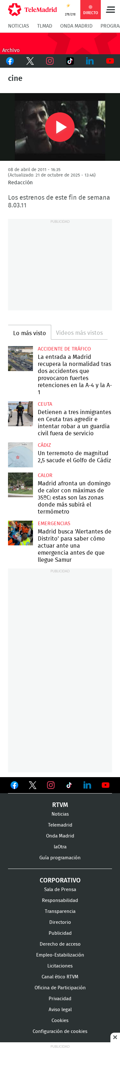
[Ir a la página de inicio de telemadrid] (32, 9)
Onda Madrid (76, 26)
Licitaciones (60, 966)
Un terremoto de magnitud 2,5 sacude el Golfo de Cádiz (20, 454)
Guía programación (60, 857)
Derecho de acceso (60, 944)
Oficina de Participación (60, 987)
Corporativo (60, 880)
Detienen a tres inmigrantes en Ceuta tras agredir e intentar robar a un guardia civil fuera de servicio (20, 413)
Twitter (30, 61)
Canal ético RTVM (60, 977)
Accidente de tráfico (64, 348)
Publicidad (60, 933)
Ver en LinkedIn (87, 785)
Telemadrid (60, 825)
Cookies (60, 1020)
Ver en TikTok (69, 786)
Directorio (60, 922)
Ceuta (45, 404)
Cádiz (44, 445)
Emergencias (54, 523)
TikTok (70, 61)
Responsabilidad (60, 900)
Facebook (10, 61)
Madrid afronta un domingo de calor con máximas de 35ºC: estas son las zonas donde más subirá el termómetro (20, 485)
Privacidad (60, 998)
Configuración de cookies (60, 1031)
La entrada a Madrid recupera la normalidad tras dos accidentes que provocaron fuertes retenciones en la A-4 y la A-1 (20, 358)
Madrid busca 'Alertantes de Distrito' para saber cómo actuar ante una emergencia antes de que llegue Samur (20, 533)
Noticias (18, 26)
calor (45, 475)
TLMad (44, 26)
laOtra (60, 847)
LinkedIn (90, 61)
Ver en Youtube (105, 785)
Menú (110, 9)
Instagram (50, 61)
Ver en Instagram (50, 785)
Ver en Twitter (32, 786)
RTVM (60, 805)
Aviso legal (60, 1009)
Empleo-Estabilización (60, 955)
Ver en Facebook (14, 786)
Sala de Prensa (60, 889)
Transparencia (60, 911)
